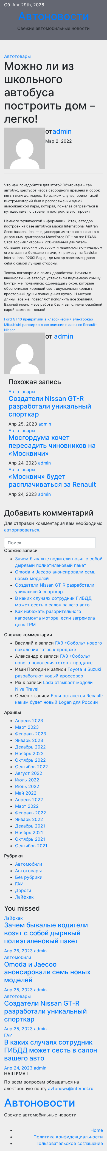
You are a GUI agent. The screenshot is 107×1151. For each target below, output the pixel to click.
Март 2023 (27, 727)
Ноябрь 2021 (29, 832)
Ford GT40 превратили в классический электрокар (48, 319)
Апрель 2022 (29, 799)
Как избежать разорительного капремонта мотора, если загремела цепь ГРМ (55, 618)
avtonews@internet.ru (70, 1088)
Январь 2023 (29, 740)
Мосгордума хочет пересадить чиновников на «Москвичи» (52, 445)
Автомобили (28, 864)
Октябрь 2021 (30, 839)
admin (62, 131)
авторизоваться (21, 530)
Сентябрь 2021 (31, 845)
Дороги (23, 890)
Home (97, 1130)
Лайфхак (24, 897)
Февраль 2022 (30, 812)
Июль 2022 (27, 780)
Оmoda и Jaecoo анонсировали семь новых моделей (47, 972)
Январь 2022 (29, 819)
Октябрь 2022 (30, 760)
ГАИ (19, 884)
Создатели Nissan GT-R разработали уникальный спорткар (50, 406)
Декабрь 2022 (30, 747)
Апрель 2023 (29, 720)
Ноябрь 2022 (29, 753)
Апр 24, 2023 (18, 1068)
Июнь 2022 (27, 786)
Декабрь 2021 (30, 826)
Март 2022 (27, 806)
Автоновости (53, 16)
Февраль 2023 (30, 733)
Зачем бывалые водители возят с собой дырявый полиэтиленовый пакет (46, 933)
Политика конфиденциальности (68, 1136)
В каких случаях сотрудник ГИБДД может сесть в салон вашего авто (50, 1050)
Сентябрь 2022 (31, 766)
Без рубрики (29, 877)
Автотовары (17, 56)
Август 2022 (28, 773)
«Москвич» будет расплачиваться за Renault (52, 480)
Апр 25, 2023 (18, 950)
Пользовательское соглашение (69, 1143)
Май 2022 (25, 793)
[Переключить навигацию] (57, 46)
